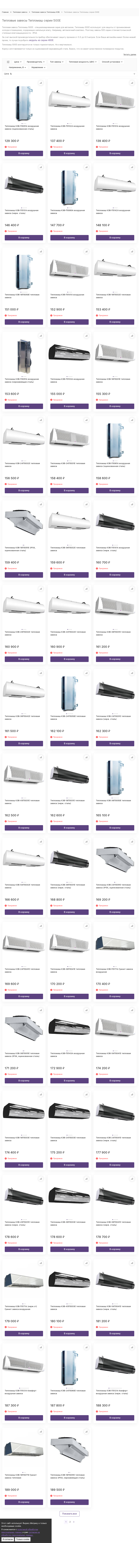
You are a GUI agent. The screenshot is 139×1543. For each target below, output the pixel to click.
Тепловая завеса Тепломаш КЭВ (45, 12)
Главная (5, 12)
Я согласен (8, 1539)
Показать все (69, 1513)
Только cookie (22, 1539)
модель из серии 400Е (41, 40)
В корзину (23, 153)
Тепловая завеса (20, 12)
